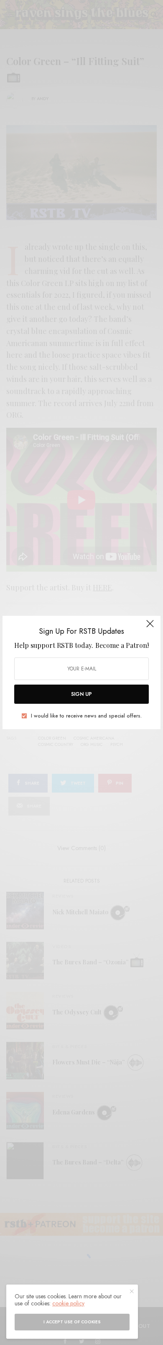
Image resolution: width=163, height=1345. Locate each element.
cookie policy (68, 1303)
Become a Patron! (122, 645)
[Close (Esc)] (150, 627)
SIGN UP (81, 694)
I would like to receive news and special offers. (86, 715)
